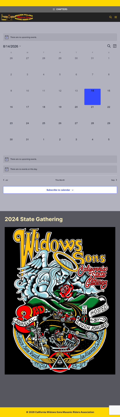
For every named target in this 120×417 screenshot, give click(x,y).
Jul (6, 180)
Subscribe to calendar (58, 189)
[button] (110, 17)
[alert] (60, 37)
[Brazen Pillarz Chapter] (17, 17)
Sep (113, 180)
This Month (60, 180)
